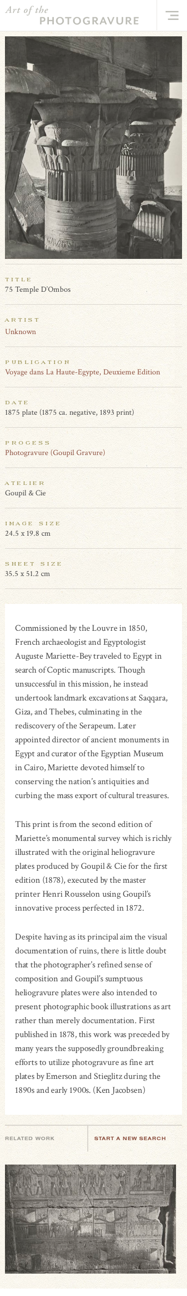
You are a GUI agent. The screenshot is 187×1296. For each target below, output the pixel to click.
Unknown (20, 332)
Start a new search (130, 1138)
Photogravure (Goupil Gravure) (55, 453)
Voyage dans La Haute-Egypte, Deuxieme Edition (82, 372)
